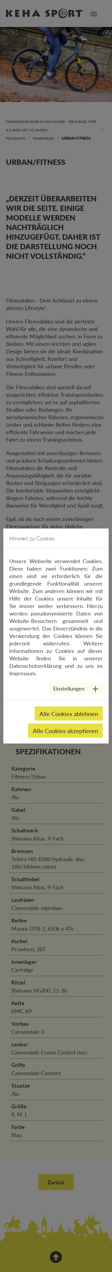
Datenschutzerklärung (35, 665)
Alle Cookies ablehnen (68, 713)
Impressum (22, 673)
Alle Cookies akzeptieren (65, 731)
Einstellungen (69, 688)
